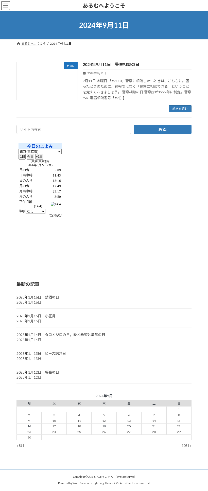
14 (154, 421)
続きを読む (180, 109)
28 (154, 432)
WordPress (79, 483)
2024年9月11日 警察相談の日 (111, 64)
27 (129, 432)
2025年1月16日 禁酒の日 (37, 297)
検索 (163, 129)
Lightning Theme (103, 483)
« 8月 (20, 445)
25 (79, 432)
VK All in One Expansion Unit (133, 483)
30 (29, 437)
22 (179, 426)
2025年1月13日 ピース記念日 (41, 353)
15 (179, 421)
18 (79, 426)
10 (54, 421)
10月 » (187, 445)
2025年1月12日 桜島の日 (37, 372)
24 (54, 432)
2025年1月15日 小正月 (36, 316)
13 (129, 421)
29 (179, 432)
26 (104, 432)
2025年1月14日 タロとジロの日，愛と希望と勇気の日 (60, 334)
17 (54, 426)
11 (79, 421)
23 (29, 432)
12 (104, 421)
